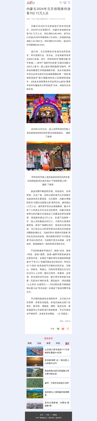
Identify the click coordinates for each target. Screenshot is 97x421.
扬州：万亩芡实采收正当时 (57, 383)
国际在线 (31, 2)
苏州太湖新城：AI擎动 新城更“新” (57, 404)
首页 (41, 415)
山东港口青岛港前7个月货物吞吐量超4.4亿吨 (57, 351)
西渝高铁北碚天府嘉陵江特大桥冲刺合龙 (57, 372)
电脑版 (54, 415)
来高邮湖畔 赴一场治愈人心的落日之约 (57, 361)
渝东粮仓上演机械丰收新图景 (57, 393)
